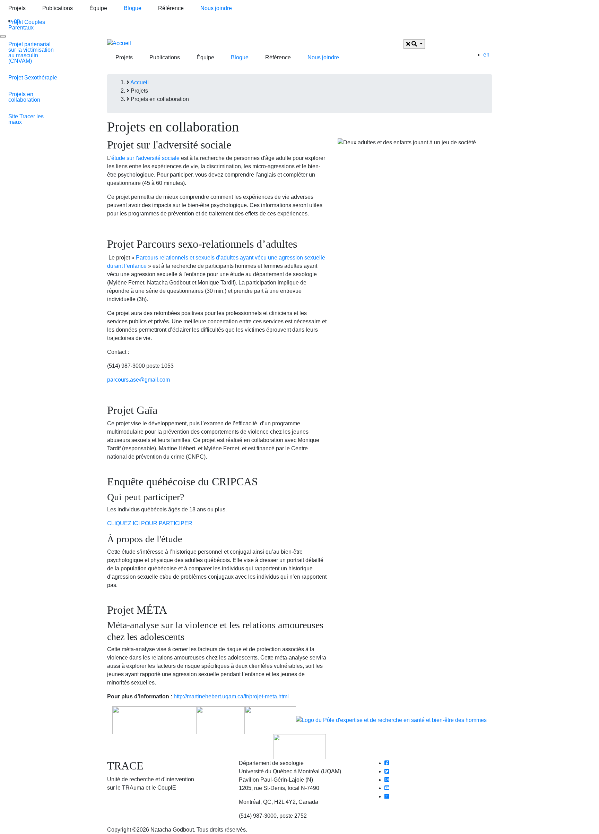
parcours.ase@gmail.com (138, 380)
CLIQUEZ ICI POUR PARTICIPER (149, 523)
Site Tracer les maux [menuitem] (26, 119)
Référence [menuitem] (171, 8)
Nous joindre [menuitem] (216, 8)
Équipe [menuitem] (98, 8)
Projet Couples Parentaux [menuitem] (26, 25)
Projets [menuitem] (17, 8)
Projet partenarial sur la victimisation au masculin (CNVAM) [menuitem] (31, 52)
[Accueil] (119, 43)
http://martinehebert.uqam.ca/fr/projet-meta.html (231, 696)
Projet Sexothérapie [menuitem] (32, 77)
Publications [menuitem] (57, 8)
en (486, 55)
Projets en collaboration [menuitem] (24, 97)
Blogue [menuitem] (132, 8)
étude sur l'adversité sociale (145, 158)
